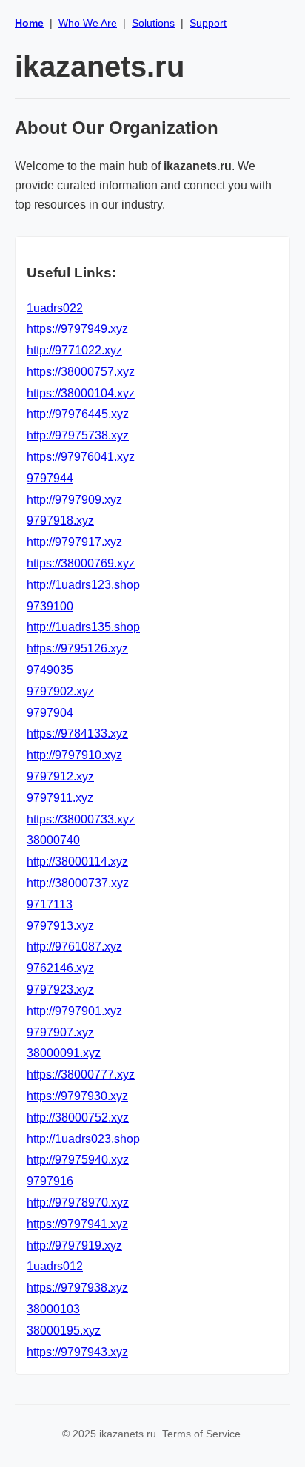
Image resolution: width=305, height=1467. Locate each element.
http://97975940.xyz (78, 1159)
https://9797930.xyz (77, 1096)
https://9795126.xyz (77, 648)
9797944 (50, 478)
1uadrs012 (55, 1266)
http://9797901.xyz (74, 1011)
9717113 (50, 904)
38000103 (53, 1309)
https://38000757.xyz (81, 371)
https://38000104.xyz (81, 393)
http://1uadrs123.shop (83, 585)
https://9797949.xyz (77, 329)
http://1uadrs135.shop (83, 627)
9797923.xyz (60, 989)
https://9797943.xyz (77, 1352)
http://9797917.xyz (74, 542)
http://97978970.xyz (78, 1202)
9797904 (50, 712)
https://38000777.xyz (81, 1074)
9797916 (50, 1181)
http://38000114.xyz (77, 861)
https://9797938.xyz (77, 1287)
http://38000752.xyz (78, 1117)
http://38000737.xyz (78, 883)
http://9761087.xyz (74, 946)
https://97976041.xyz (81, 457)
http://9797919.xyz (74, 1245)
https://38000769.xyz (81, 563)
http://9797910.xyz (74, 755)
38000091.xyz (64, 1053)
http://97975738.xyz (78, 435)
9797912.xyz (60, 776)
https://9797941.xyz (77, 1224)
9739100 (50, 606)
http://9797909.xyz (74, 499)
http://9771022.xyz (74, 350)
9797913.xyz (60, 926)
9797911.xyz (60, 798)
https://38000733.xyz (81, 819)
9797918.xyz (60, 520)
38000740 (53, 840)
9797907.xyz (60, 1032)
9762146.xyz (60, 968)
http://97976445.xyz (78, 414)
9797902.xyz (60, 691)
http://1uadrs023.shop (83, 1139)
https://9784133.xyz (77, 733)
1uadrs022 (55, 308)
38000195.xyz (64, 1330)
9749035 (50, 670)
